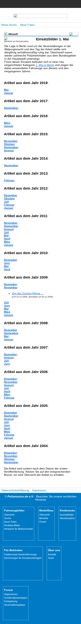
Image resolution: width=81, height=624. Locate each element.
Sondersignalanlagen (15, 597)
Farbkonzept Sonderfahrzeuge (20, 554)
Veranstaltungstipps (14, 605)
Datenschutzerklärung (15, 490)
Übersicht (9, 514)
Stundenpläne (67, 518)
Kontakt (52, 554)
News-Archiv (9, 24)
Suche (7, 518)
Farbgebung (10, 601)
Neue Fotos (27, 24)
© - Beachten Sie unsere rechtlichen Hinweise (40, 498)
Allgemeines (10, 594)
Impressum (39, 490)
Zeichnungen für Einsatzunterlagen (23, 558)
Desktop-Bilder (12, 525)
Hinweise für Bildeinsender (18, 529)
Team (51, 558)
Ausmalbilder (67, 514)
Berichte (43, 518)
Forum (42, 521)
